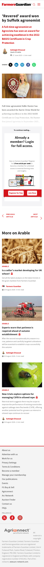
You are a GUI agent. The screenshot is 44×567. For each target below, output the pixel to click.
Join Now (32, 193)
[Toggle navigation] (38, 4)
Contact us (7, 503)
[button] (33, 4)
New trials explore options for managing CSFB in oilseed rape (18, 395)
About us (6, 450)
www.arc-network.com (19, 562)
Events (5, 483)
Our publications (9, 479)
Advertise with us (10, 454)
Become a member (10, 471)
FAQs (4, 508)
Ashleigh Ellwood (17, 50)
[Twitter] (4, 517)
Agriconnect (7, 491)
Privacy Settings (9, 462)
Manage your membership (14, 475)
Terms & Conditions (11, 466)
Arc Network (7, 495)
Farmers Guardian (13, 286)
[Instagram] (20, 517)
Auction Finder (8, 499)
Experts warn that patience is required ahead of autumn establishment (17, 331)
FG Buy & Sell (8, 487)
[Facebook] (12, 517)
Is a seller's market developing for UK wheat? (22, 272)
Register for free (16, 193)
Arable (5, 266)
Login (22, 154)
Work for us (7, 458)
